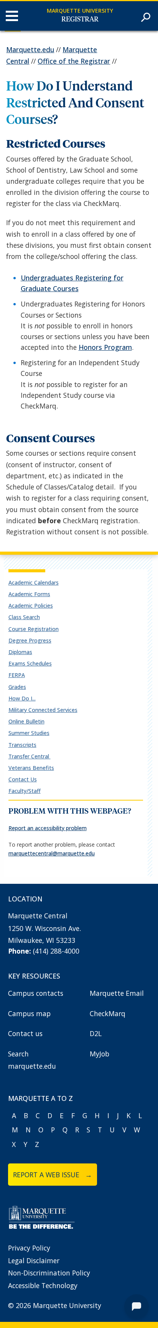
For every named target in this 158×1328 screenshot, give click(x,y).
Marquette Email (117, 993)
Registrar (80, 19)
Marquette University (80, 10)
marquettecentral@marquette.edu (51, 853)
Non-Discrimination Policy (49, 1272)
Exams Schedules (30, 663)
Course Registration (33, 629)
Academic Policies (30, 605)
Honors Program (105, 347)
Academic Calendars (33, 582)
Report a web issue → (52, 1174)
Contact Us (22, 779)
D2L (96, 1033)
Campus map (29, 1013)
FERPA (16, 675)
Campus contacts (35, 993)
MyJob (99, 1053)
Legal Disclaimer (33, 1260)
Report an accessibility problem (47, 828)
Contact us (25, 1033)
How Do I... (22, 698)
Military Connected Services (42, 709)
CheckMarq (107, 1013)
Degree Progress (29, 640)
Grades (17, 686)
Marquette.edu (30, 49)
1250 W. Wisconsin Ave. (44, 928)
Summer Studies (28, 732)
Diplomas (20, 652)
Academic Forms (29, 594)
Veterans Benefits (31, 767)
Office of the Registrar (74, 61)
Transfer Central (29, 756)
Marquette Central (37, 915)
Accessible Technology (42, 1285)
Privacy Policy (29, 1247)
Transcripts (22, 744)
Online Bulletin (26, 721)
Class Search (24, 617)
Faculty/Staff (24, 790)
